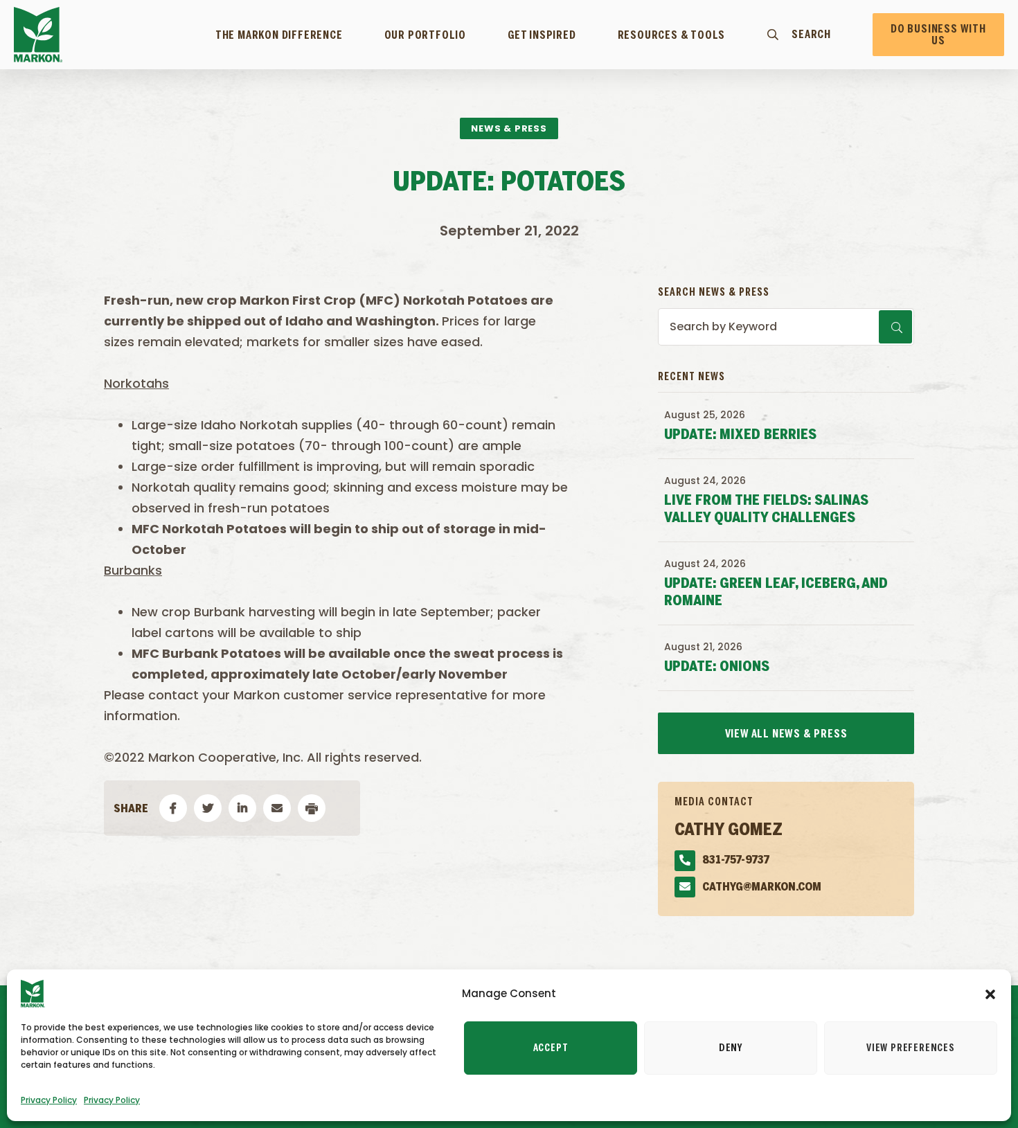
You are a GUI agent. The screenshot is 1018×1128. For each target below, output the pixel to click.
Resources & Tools (672, 35)
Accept (551, 1048)
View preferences (910, 1048)
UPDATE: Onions (716, 667)
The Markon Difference (279, 35)
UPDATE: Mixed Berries (740, 435)
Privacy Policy (49, 1100)
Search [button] (811, 34)
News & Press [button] (509, 128)
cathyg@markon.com (761, 887)
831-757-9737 (735, 860)
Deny (730, 1048)
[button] (990, 994)
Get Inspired (542, 35)
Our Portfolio (425, 35)
